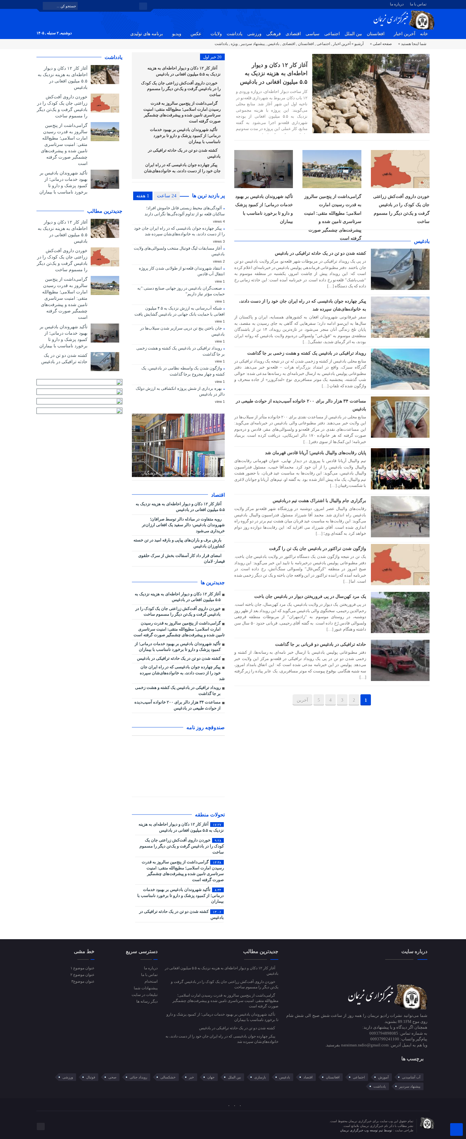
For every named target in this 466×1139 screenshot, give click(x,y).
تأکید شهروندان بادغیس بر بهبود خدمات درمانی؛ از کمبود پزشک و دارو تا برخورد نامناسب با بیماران (185, 135)
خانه (424, 33)
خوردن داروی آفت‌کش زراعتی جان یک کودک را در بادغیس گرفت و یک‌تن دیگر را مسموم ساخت (181, 89)
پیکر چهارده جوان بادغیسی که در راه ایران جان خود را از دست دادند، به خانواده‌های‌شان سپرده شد (182, 170)
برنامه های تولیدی (146, 33)
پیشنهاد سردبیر (253, 44)
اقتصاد (308, 1077)
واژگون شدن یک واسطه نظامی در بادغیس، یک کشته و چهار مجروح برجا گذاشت (183, 371)
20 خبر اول (212, 57)
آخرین (302, 700)
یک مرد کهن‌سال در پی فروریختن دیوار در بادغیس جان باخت (310, 596)
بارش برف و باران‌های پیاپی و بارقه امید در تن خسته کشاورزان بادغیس (179, 543)
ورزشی (254, 33)
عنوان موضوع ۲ (82, 974)
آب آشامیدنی (411, 1077)
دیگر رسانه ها (146, 1001)
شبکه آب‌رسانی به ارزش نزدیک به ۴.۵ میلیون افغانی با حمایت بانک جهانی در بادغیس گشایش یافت (179, 311)
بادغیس (273, 44)
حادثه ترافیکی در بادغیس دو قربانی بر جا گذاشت (320, 644)
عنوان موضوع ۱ (82, 968)
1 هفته (142, 195)
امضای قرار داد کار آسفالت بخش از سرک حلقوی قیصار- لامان (181, 558)
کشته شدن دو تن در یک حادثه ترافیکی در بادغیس (320, 253)
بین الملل (353, 33)
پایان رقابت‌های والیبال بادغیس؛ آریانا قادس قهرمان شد (315, 452)
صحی (112, 1077)
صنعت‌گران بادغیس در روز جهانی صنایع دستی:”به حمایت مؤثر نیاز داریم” (181, 291)
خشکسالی (168, 1077)
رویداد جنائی (138, 1077)
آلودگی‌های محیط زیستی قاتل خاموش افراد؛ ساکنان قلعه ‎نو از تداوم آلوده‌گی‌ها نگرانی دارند (185, 211)
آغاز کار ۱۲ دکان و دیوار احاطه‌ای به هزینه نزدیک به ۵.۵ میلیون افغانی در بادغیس (273, 73)
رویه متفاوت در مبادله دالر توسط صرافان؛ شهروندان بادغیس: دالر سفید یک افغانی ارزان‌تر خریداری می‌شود (183, 525)
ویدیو (176, 33)
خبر (191, 1077)
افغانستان (376, 33)
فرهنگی (273, 33)
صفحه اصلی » (381, 44)
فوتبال (90, 1077)
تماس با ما (418, 4)
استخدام (151, 981)
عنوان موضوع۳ (82, 981)
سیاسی (313, 33)
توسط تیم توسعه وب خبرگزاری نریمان (366, 1130)
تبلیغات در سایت (144, 994)
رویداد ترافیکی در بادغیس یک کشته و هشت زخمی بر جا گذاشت (306, 353)
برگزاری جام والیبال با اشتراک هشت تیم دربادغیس (319, 500)
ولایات (216, 33)
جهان (211, 1077)
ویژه (234, 44)
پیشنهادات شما (145, 988)
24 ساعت (167, 195)
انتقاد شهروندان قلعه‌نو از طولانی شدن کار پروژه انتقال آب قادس (182, 271)
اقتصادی (293, 33)
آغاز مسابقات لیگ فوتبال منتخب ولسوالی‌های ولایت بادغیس (179, 251)
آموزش (383, 1077)
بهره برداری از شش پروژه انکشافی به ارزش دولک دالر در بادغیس (180, 391)
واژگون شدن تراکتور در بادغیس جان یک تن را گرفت (317, 548)
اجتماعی (332, 33)
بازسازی (260, 1077)
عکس (196, 33)
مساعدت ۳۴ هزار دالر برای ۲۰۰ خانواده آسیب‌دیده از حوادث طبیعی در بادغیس (177, 705)
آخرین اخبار (404, 33)
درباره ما (397, 4)
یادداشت (235, 33)
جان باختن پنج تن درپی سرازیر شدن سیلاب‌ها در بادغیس (182, 331)
